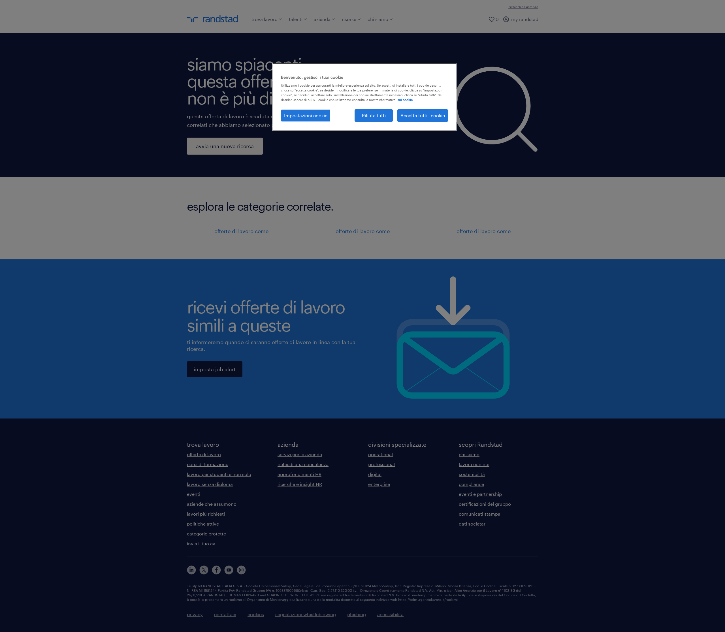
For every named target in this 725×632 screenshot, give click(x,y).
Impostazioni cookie (305, 115)
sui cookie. (405, 100)
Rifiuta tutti (374, 115)
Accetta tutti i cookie (422, 115)
